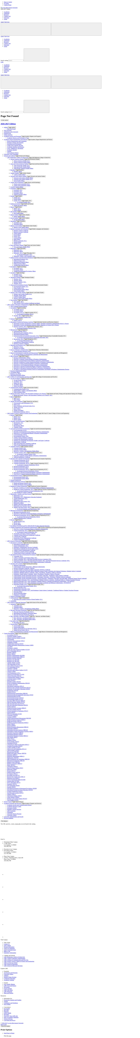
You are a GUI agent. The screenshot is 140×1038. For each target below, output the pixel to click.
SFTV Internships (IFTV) (13, 782)
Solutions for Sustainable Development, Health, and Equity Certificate (31, 440)
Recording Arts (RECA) (13, 775)
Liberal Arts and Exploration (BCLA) (16, 749)
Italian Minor (17, 239)
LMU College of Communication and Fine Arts (19, 376)
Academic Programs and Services (12, 803)
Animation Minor (18, 607)
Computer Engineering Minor (21, 461)
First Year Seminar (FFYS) (14, 709)
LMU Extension (11, 811)
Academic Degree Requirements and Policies (15, 139)
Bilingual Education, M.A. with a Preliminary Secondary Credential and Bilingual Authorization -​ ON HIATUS (42, 583)
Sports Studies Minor (19, 181)
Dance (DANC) (11, 680)
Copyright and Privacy (9, 1020)
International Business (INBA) (15, 734)
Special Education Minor (20, 593)
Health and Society (15, 203)
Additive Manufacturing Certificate (23, 518)
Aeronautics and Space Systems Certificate (24, 533)
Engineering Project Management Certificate (25, 538)
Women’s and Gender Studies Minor (23, 298)
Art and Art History (15, 378)
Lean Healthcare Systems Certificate (23, 492)
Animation (13, 604)
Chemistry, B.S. (18, 424)
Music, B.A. (17, 398)
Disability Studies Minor (20, 295)
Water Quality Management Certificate (23, 445)
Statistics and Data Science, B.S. (22, 501)
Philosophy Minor (18, 251)
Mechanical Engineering (16, 510)
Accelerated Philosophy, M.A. (24, 254)
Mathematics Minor (19, 503)
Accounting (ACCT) (12, 635)
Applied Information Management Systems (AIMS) (20, 645)
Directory (6, 1011)
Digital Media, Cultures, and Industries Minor (25, 390)
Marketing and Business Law (17, 345)
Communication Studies (16, 387)
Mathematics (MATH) (12, 757)
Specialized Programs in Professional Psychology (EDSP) (22, 788)
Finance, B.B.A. (18, 320)
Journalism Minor (18, 224)
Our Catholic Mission (9, 984)
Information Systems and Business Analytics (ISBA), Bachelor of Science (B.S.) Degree (36, 325)
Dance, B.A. (17, 404)
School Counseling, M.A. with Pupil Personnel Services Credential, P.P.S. (32, 559)
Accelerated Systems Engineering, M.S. (27, 532)
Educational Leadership (16, 542)
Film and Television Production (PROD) (17, 705)
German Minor (17, 238)
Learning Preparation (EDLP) (14, 746)
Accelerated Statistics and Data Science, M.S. (28, 509)
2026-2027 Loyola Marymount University (12, 1023)
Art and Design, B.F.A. (20, 380)
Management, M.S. (18, 339)
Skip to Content (8, 2)
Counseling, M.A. (18, 556)
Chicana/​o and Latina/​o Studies (18, 176)
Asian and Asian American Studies (19, 164)
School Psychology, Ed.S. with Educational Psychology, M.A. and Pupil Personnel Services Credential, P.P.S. (42, 560)
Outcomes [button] (6, 17)
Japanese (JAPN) (11, 740)
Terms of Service (8, 1019)
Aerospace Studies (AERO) (14, 636)
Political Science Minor (20, 263)
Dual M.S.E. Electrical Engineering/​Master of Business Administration (32, 366)
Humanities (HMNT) (12, 728)
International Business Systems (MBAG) (17, 736)
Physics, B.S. (17, 523)
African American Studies (17, 159)
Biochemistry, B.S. (18, 422)
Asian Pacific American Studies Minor (23, 168)
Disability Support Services (14, 809)
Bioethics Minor (18, 171)
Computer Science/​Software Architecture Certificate (27, 535)
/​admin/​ (6, 127)
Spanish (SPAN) (11, 787)
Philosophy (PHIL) (12, 769)
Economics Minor (18, 193)
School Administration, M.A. (21, 545)
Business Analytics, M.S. (20, 326)
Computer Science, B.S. (20, 448)
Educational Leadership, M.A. (21, 544)
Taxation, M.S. (17, 315)
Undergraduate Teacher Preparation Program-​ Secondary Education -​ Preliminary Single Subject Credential (41, 575)
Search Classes (8, 801)
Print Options (4, 821)
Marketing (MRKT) (12, 755)
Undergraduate (14, 597)
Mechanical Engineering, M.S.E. (22, 515)
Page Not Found (11, 129)
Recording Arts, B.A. (19, 622)
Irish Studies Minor (18, 213)
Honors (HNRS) (11, 725)
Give (8, 22)
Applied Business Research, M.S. (22, 351)
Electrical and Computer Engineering (19, 458)
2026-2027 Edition (8, 124)
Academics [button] (7, 12)
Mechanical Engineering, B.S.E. (22, 512)
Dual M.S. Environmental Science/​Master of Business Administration (31, 360)
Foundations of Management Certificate (24, 342)
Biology (12, 415)
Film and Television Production (18, 610)
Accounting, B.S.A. (19, 309)
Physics (12, 520)
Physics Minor (17, 524)
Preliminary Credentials (20, 594)
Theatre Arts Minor (18, 410)
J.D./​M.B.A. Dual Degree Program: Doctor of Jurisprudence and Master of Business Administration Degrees (41, 369)
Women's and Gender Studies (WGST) (17, 798)
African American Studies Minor (22, 162)
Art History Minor (18, 384)
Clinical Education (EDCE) (14, 676)
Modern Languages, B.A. (20, 240)
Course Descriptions (9, 633)
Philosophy (13, 248)
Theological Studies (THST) (14, 795)
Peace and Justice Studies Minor (22, 247)
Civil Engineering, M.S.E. (20, 434)
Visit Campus (7, 945)
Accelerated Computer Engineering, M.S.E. (28, 465)
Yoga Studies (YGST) (12, 800)
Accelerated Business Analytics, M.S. (26, 328)
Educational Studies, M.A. (20, 584)
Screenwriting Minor (19, 627)
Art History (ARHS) (12, 648)
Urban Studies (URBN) (13, 797)
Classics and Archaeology (17, 182)
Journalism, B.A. (18, 222)
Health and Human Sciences (17, 481)
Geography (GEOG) (12, 715)
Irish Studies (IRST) (12, 737)
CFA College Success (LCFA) (15, 665)
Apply (2, 22)
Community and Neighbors (11, 1003)
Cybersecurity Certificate (20, 536)
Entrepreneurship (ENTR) (13, 696)
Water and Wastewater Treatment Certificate (25, 443)
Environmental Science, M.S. (21, 436)
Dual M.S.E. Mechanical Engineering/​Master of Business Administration (32, 368)
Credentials (13, 601)
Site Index (6, 1014)
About (5, 19)
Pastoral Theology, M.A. (20, 282)
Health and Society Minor (20, 205)
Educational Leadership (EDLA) (15, 686)
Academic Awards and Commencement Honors (19, 805)
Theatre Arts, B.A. (18, 407)
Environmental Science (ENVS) (15, 698)
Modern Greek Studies (16, 225)
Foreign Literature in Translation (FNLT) (17, 711)
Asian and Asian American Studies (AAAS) (18, 649)
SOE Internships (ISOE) (13, 785)
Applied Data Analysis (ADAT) (15, 643)
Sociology (13, 272)
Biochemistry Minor (19, 425)
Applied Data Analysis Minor (21, 265)
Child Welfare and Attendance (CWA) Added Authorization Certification (32, 562)
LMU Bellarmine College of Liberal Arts (17, 157)
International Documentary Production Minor (25, 613)
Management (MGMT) (13, 752)
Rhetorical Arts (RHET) (13, 778)
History (12, 207)
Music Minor (17, 400)
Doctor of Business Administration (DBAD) (18, 683)
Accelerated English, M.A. (24, 202)
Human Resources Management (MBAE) (17, 727)
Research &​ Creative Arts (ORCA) (16, 776)
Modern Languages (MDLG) (14, 763)
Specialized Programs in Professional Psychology (23, 554)
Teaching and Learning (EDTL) (15, 793)
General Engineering (15, 480)
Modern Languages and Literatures (19, 229)
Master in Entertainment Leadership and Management (24, 353)
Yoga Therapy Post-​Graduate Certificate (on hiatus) (27, 303)
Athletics (6, 975)
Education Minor (18, 592)
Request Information (9, 947)
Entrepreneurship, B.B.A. (20, 331)
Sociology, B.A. (18, 274)
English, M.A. (17, 200)
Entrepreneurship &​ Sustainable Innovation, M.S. (26, 336)
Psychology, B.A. (18, 268)
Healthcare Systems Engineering (18, 486)
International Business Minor (21, 334)
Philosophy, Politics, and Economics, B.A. (24, 256)
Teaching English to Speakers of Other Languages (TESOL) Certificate (32, 569)
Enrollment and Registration (14, 144)
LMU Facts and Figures (10, 985)
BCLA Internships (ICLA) (14, 651)
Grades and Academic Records (15, 145)
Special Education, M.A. (20, 587)
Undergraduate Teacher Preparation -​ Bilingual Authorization (29, 566)
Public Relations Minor (19, 392)
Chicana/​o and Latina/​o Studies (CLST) (17, 670)
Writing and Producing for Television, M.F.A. (25, 628)
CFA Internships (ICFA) (13, 667)
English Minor (17, 199)
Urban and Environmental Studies (19, 285)
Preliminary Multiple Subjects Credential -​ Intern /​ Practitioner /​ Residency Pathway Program (37, 572)
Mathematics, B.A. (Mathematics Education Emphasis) (28, 497)
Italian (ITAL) (10, 738)
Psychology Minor (18, 269)
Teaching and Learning (16, 563)
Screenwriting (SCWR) (13, 781)
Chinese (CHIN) (11, 671)
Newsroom (7, 987)
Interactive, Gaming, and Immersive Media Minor (26, 451)
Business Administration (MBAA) (16, 657)
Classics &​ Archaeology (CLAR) (15, 674)
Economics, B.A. (18, 190)
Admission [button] (6, 13)
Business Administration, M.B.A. (22, 357)
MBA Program (14, 356)
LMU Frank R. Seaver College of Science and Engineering (22, 413)
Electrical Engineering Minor (21, 468)
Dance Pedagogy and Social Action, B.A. (24, 406)
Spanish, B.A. (17, 243)
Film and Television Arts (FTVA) (15, 703)
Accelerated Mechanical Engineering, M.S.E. (28, 516)
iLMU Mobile (7, 1013)
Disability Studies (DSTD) (14, 681)
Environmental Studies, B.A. (21, 286)
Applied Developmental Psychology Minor (25, 271)
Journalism (13, 221)
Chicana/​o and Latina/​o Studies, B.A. (23, 179)
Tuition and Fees (8, 134)
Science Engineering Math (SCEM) (16, 779)
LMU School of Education (14, 541)
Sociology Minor (18, 276)
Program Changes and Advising (15, 142)
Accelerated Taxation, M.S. (24, 317)
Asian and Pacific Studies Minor (22, 167)
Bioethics (12, 170)
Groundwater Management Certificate (23, 439)
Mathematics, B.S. (18, 500)
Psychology (13, 266)
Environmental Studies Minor (21, 289)
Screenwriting (14, 624)
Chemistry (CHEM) (12, 668)
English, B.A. (17, 197)
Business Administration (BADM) (16, 655)
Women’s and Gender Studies (18, 292)
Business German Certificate (21, 232)
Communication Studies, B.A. (21, 389)
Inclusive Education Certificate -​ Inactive (24, 568)
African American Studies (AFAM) (16, 638)
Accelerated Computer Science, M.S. (26, 454)
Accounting (13, 308)
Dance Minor (17, 409)
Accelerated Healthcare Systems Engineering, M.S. (30, 491)
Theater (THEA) (11, 794)
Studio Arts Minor (18, 386)
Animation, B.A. (18, 605)
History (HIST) (11, 724)
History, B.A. (17, 208)
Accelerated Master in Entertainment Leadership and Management (30, 354)
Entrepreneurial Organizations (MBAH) (17, 693)
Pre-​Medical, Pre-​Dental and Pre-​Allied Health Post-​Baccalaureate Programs (30, 526)
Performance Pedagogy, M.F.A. (22, 411)
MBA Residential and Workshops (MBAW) (18, 759)
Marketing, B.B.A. (18, 346)
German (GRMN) (11, 717)
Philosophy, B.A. (18, 250)
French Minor (17, 235)
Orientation (10, 812)
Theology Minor (18, 280)
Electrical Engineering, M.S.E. (21, 469)
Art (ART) (10, 646)
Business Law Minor (19, 348)
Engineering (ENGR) (12, 690)
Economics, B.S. (18, 191)
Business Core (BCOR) (13, 660)
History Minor (17, 210)
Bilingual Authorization (20, 565)
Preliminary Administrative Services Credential (26, 547)
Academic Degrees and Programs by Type (18, 138)
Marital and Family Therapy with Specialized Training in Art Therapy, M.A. (33, 395)
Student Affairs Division (10, 977)
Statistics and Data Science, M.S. (22, 507)
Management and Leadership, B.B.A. (23, 333)
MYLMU (6, 1010)
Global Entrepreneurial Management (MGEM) (19, 718)
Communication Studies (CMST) (15, 677)
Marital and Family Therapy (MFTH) (16, 753)
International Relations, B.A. (21, 259)
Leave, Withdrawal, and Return (15, 148)
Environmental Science (16, 475)
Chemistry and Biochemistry (17, 421)
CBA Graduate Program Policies (18, 306)
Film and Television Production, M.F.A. (24, 614)
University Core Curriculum (11, 154)
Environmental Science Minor (21, 478)
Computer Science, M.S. (20, 452)
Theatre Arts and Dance (16, 401)
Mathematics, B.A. (18, 495)
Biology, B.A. (17, 416)
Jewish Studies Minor (19, 219)
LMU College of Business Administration (17, 304)
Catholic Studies (14, 173)
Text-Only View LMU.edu (11, 1016)
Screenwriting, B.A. (19, 625)
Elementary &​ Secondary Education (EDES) (18, 689)
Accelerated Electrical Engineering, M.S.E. (28, 471)
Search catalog (4, 60)
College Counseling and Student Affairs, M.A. (25, 557)
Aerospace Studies (12, 808)
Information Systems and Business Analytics (21, 322)
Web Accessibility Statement (11, 1017)
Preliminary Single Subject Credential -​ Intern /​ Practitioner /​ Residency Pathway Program (36, 574)
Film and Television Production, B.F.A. (24, 612)
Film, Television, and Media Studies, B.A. (24, 618)
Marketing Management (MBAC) (15, 756)
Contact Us (7, 944)
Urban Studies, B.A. (19, 288)
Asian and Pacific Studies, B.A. (22, 165)
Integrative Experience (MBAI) (15, 733)
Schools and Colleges (9, 155)
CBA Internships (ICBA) (13, 664)
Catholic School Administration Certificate (24, 550)
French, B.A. (17, 236)
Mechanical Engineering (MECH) (16, 760)
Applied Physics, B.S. (19, 521)
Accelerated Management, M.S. (25, 340)
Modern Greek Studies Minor (21, 227)
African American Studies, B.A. (22, 161)
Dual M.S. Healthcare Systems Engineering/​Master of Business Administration (34, 362)
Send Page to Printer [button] (9, 1033)
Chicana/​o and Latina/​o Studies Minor (23, 178)
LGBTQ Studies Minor (20, 297)
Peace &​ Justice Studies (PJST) (15, 768)
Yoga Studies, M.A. (19, 301)
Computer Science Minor (20, 449)
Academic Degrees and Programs (12, 136)
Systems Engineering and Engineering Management (23, 527)
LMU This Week (8, 990)
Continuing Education (9, 978)
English (12, 196)
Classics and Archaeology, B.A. (22, 184)
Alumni (6, 1001)
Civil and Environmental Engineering (19, 428)
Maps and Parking (8, 993)
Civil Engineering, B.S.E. (20, 430)
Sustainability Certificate (20, 442)
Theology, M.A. (18, 283)
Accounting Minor (18, 311)
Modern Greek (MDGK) (13, 762)
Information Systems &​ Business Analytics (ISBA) (20, 731)
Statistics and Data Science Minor (22, 504)
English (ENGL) (11, 692)
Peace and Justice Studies (16, 245)
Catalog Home (7, 5)
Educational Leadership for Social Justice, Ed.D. (26, 548)
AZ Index (6, 3)
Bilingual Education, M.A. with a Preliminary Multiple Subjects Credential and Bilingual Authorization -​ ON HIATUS (44, 581)
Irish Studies (13, 211)
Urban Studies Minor (19, 291)
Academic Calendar (9, 980)
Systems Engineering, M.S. (21, 530)
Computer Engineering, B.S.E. (21, 460)
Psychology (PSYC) (12, 774)
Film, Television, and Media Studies (19, 616)
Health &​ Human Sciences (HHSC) (16, 719)
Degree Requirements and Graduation (16, 141)
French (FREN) (11, 712)
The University (8, 130)
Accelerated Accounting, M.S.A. (25, 314)
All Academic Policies (12, 152)
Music (12, 396)
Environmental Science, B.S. (21, 477)
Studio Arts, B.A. (18, 383)
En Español (7, 1008)
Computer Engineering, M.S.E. (22, 463)
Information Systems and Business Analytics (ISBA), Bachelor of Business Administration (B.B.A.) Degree (41, 323)
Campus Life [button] (7, 16)
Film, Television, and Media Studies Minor (24, 619)
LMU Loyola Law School (10, 963)
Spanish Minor (17, 242)
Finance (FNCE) (11, 706)
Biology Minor (17, 419)
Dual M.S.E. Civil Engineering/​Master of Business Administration (30, 365)
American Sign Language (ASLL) (16, 641)
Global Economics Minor (20, 194)
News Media (7, 1004)
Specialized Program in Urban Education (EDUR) (20, 790)
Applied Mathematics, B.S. (20, 498)
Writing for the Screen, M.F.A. (21, 630)
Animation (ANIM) (12, 642)
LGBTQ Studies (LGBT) (13, 747)
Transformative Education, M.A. (22, 589)
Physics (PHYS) (11, 771)
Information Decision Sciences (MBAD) (17, 730)
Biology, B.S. (17, 418)
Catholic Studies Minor (19, 174)
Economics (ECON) (12, 684)
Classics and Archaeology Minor (22, 185)
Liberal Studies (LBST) (13, 750)
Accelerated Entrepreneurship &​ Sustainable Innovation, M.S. (32, 337)
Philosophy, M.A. (18, 253)
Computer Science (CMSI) (14, 679)
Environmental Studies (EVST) (15, 699)
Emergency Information (10, 952)
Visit (5, 22)
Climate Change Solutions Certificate (23, 437)
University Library (12, 815)
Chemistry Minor (18, 427)
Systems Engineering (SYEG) (15, 791)
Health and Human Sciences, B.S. (22, 483)
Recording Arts (14, 621)
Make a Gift (7, 951)
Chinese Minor (17, 233)
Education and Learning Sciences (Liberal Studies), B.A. (28, 599)
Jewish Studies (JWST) (13, 741)
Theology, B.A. (18, 279)
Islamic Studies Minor (19, 216)
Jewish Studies (14, 218)
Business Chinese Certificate (21, 230)
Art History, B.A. (18, 381)
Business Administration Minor (18, 371)
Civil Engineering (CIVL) (13, 673)
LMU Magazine (8, 991)
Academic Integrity (12, 150)
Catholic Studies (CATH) (13, 662)
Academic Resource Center (14, 806)
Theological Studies (15, 277)
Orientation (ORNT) (12, 766)
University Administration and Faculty (13, 816)
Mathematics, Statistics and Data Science (20, 494)
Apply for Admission (9, 948)
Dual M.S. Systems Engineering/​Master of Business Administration (31, 363)
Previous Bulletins (8, 818)
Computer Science (15, 446)
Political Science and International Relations (21, 257)
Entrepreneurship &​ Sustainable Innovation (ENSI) (20, 695)
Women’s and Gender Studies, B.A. (23, 294)
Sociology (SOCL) (12, 784)
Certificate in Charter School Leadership (24, 551)
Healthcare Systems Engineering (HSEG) (17, 722)
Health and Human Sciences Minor (23, 484)
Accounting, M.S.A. (19, 312)
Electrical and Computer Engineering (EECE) (19, 687)
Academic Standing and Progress (15, 147)
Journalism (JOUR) (12, 743)
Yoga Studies (13, 300)
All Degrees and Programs (10, 972)
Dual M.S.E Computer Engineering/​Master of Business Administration (32, 474)
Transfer (9, 151)
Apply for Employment (10, 950)
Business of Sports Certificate (21, 343)
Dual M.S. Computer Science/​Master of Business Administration (30, 359)
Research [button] (6, 15)
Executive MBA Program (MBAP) (16, 700)
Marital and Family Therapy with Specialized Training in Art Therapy (28, 393)
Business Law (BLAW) (13, 661)
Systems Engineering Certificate (22, 539)
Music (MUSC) (11, 765)
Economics (13, 188)
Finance (12, 318)
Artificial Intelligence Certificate (22, 457)
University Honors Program (14, 813)
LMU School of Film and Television (16, 602)
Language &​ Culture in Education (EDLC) (18, 744)
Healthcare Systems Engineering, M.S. (23, 489)
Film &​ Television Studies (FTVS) (16, 702)
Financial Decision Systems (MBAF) (16, 708)
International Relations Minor (21, 262)
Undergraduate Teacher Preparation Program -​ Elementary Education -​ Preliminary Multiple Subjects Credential (42, 577)
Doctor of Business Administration (19, 349)
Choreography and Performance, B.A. (23, 403)
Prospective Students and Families (12, 1000)
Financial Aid (7, 133)
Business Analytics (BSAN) (14, 658)
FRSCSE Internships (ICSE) (14, 714)
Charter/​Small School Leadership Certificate (25, 553)
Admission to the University (11, 132)
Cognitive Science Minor (16, 187)
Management (13, 329)
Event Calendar (8, 988)
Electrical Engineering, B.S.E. (21, 466)
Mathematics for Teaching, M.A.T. (22, 506)
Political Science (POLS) (13, 772)
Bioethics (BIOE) (11, 652)
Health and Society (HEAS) (14, 721)
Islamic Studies (14, 214)
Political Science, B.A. (19, 260)
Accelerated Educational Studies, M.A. (27, 586)
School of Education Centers (17, 596)
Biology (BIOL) (11, 654)
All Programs (10, 639)
